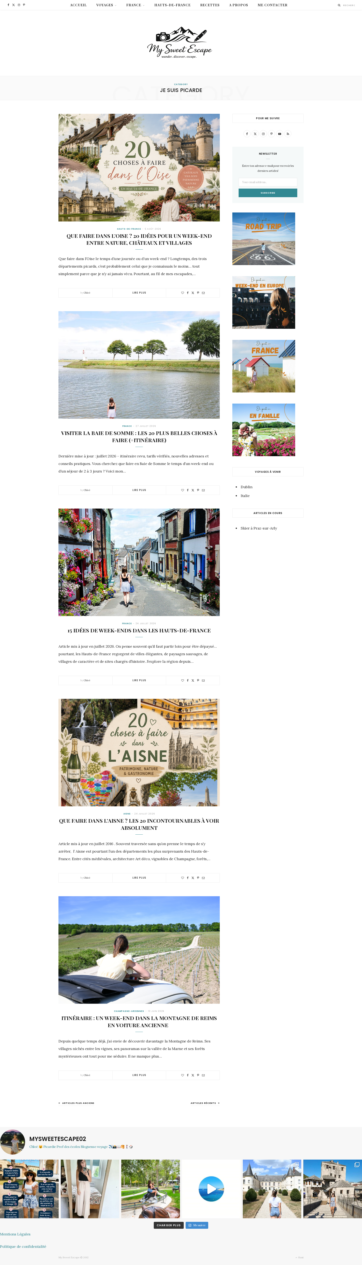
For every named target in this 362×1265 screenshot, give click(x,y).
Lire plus (139, 292)
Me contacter (272, 5)
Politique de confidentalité (23, 1246)
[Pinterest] (198, 292)
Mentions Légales (15, 1234)
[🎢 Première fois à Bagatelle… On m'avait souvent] (150, 1189)
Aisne (127, 813)
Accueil (78, 5)
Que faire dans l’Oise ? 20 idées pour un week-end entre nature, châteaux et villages (139, 239)
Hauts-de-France (172, 5)
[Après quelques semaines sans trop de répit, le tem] (90, 1189)
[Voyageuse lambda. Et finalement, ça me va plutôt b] (29, 1189)
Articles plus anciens (78, 1103)
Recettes (210, 5)
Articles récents (203, 1103)
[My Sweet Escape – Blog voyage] (181, 43)
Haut (300, 1257)
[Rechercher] (339, 5)
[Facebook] (188, 292)
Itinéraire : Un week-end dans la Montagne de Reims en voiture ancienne (139, 1021)
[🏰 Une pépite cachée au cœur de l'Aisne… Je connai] (272, 1189)
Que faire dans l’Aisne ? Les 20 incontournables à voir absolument (139, 824)
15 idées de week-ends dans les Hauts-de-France (139, 630)
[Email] (203, 292)
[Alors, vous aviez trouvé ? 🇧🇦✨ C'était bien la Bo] (332, 1189)
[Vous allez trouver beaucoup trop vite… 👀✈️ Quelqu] (211, 1189)
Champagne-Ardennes (129, 1011)
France (133, 5)
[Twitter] (192, 292)
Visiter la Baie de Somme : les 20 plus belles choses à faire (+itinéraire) (139, 436)
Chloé (87, 292)
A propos (238, 5)
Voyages (104, 5)
